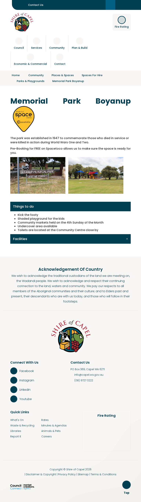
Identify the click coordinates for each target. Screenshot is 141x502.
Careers (46, 436)
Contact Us (35, 5)
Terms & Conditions (103, 474)
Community (57, 48)
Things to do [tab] (23, 206)
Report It (15, 436)
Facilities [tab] (20, 239)
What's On (17, 420)
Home (16, 75)
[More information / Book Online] (24, 118)
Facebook (26, 371)
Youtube (25, 399)
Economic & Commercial (30, 64)
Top (127, 493)
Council (19, 48)
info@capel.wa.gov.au (88, 375)
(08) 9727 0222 (83, 380)
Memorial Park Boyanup (68, 81)
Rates (45, 420)
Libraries (15, 431)
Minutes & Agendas (54, 425)
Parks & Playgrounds (30, 81)
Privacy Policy (67, 474)
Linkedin (24, 390)
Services (36, 48)
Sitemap (83, 474)
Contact (59, 64)
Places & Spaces (63, 75)
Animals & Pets (51, 431)
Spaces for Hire (92, 75)
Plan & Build (79, 48)
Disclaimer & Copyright (41, 474)
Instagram (26, 380)
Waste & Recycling (22, 425)
